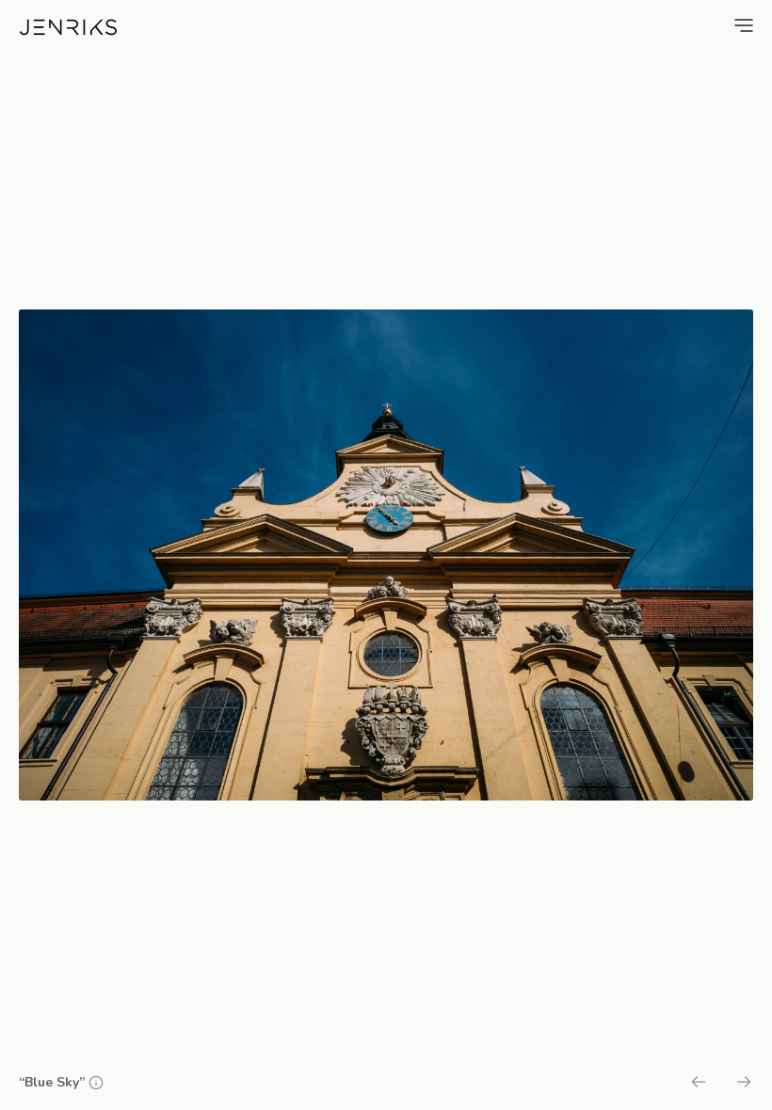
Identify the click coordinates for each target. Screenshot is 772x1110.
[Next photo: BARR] (743, 1084)
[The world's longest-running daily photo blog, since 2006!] (68, 27)
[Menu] (743, 25)
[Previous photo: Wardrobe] (698, 1084)
